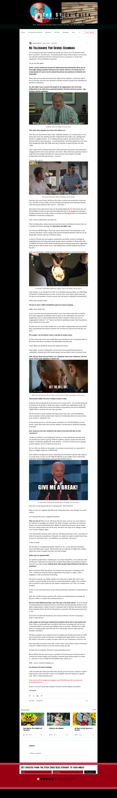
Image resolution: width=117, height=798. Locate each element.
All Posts (23, 32)
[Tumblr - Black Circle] (50, 779)
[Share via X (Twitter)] (33, 696)
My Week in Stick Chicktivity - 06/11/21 (84, 729)
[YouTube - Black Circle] (44, 779)
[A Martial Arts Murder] (58, 719)
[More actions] (87, 43)
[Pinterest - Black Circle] (47, 779)
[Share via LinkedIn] (37, 696)
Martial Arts (48, 32)
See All (94, 709)
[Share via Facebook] (30, 696)
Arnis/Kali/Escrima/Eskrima (35, 32)
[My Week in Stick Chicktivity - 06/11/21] (84, 719)
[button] (79, 32)
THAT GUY (57, 32)
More (73, 32)
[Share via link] (41, 696)
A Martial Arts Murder (56, 728)
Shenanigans (66, 32)
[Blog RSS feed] (38, 779)
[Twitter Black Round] (52, 779)
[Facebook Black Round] (41, 779)
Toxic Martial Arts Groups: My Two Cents (32, 729)
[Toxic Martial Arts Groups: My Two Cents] (32, 719)
